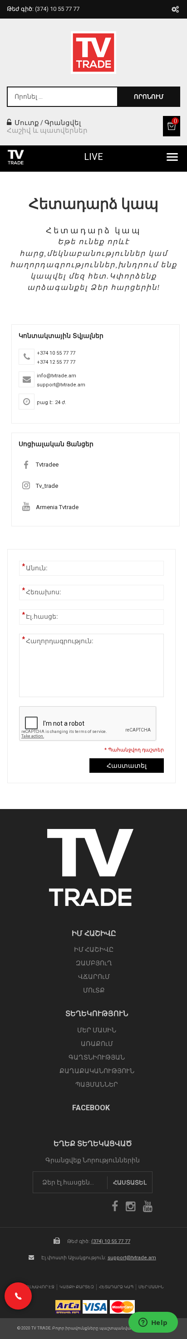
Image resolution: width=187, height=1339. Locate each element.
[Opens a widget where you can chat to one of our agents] (153, 1323)
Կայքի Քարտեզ (76, 1287)
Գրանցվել (62, 123)
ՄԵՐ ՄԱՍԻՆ (96, 1030)
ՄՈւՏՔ (94, 990)
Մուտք (26, 123)
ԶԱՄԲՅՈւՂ (94, 963)
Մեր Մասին (151, 1287)
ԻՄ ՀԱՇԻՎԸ (93, 949)
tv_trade (47, 485)
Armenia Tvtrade (57, 507)
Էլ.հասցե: (42, 616)
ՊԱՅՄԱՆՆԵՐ (96, 1084)
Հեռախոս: (43, 592)
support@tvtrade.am (132, 1258)
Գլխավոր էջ (40, 1287)
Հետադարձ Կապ (116, 1287)
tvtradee (47, 464)
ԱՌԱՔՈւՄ (97, 1043)
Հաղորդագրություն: (60, 640)
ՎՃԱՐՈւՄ (94, 976)
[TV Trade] (93, 52)
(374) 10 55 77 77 (110, 1241)
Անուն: (37, 568)
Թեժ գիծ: (43, 8)
